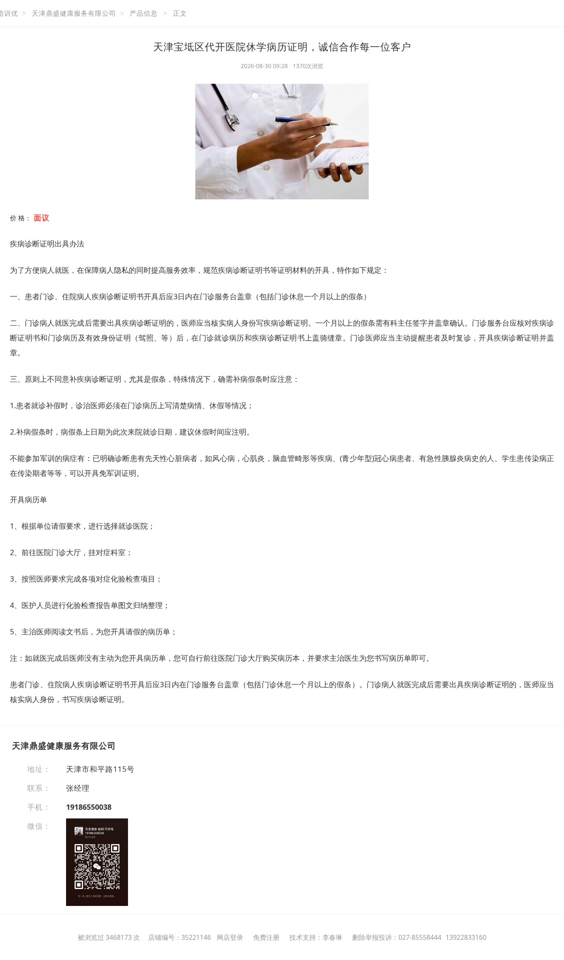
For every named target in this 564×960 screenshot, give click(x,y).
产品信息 (144, 13)
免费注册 (266, 937)
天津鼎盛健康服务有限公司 (74, 13)
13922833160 (466, 937)
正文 (180, 13)
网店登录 (230, 937)
